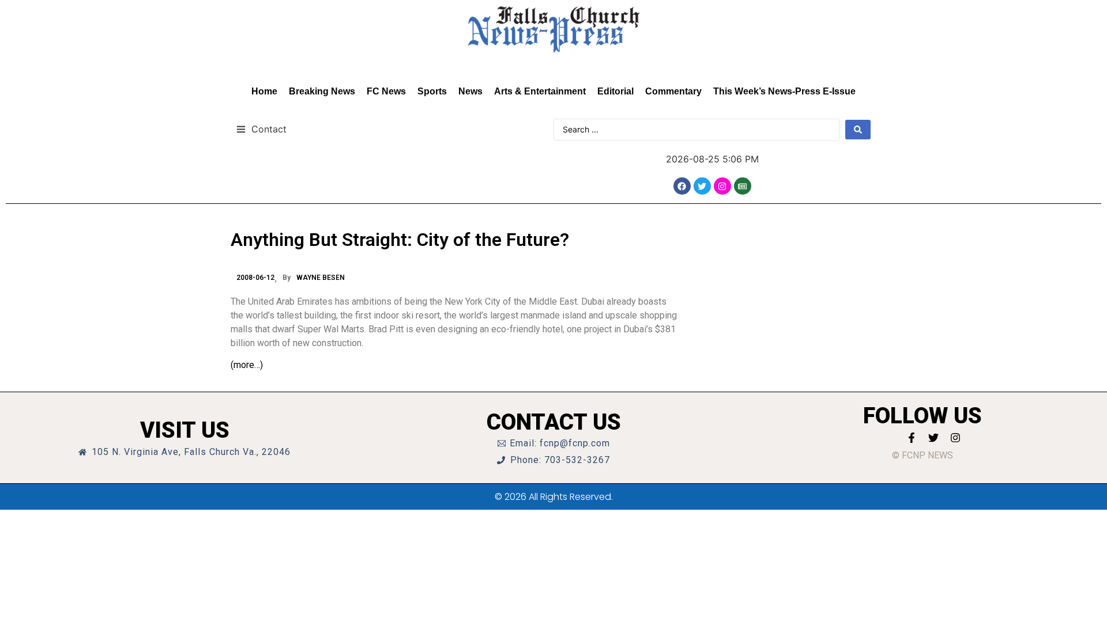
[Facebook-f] (911, 438)
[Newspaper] (742, 186)
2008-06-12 (255, 278)
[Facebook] (682, 186)
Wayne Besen (320, 278)
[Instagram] (722, 186)
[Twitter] (702, 186)
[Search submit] (858, 129)
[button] (261, 129)
